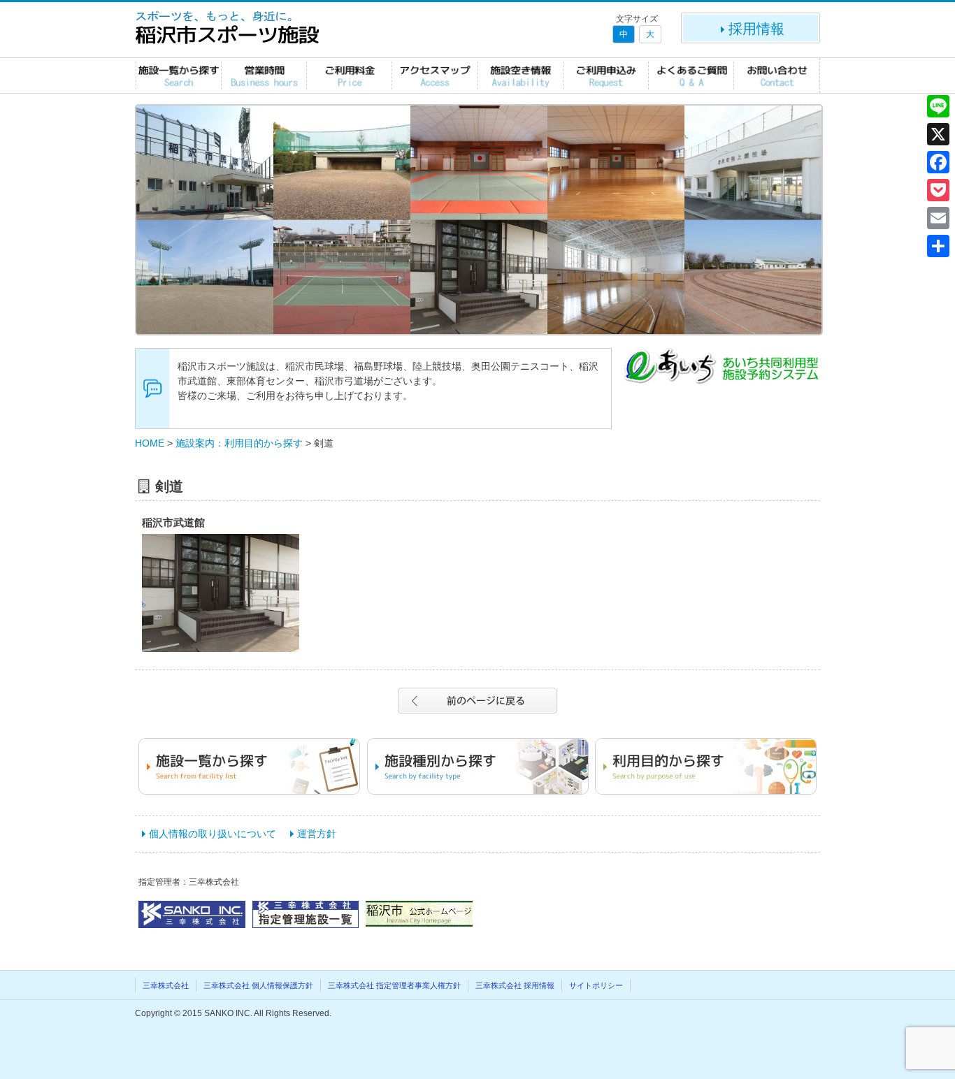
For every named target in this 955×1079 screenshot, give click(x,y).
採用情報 (756, 28)
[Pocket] (938, 190)
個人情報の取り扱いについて (212, 833)
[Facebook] (938, 162)
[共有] (938, 246)
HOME (149, 443)
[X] (938, 134)
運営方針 (316, 833)
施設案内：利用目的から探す (239, 443)
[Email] (938, 218)
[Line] (938, 106)
